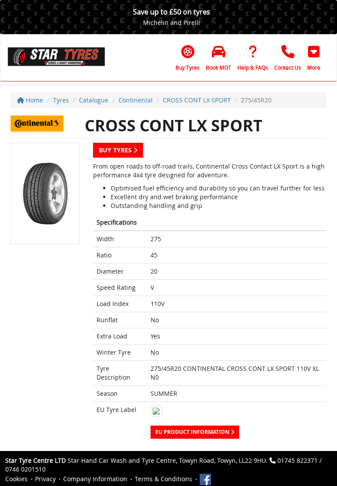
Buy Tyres (116, 150)
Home (33, 100)
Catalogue (93, 100)
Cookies (16, 479)
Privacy (45, 479)
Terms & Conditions (163, 479)
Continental (135, 100)
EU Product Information (193, 432)
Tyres (61, 100)
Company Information (95, 479)
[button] (313, 57)
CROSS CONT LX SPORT (197, 100)
